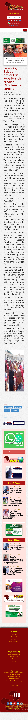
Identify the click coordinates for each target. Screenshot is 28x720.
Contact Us (14, 637)
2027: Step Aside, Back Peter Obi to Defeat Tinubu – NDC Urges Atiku (13, 571)
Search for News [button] (14, 452)
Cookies (14, 659)
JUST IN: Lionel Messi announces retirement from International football (13, 503)
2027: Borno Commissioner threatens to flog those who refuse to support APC (13, 515)
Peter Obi (7, 410)
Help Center (14, 639)
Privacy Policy (14, 656)
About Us (14, 634)
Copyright (14, 661)
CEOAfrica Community (14, 674)
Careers (14, 683)
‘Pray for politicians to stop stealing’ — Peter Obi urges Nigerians (13, 560)
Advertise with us (14, 641)
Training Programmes (14, 676)
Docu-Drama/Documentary (14, 680)
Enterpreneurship (14, 678)
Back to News (8, 417)
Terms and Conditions (14, 654)
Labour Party (18, 407)
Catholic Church (8, 407)
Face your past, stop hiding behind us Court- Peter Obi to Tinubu (13, 491)
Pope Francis (15, 410)
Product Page (14, 685)
